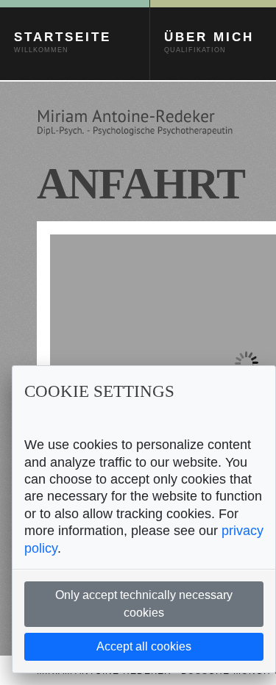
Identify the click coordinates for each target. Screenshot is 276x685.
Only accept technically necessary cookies (144, 604)
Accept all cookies (143, 646)
